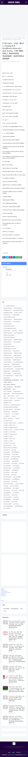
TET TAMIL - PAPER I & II (8, 382)
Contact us (3, 595)
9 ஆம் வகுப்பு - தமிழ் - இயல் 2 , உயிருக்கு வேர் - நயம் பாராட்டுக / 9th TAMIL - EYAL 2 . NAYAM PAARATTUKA (17, 669)
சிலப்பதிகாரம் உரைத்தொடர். (8, 400)
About (13, 752)
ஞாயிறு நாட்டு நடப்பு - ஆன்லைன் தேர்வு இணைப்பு (12, 404)
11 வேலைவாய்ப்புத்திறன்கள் (18, 332)
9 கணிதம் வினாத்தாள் (17, 373)
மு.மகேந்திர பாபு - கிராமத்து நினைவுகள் (10, 434)
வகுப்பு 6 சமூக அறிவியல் (19, 483)
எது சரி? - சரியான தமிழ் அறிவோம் (17, 393)
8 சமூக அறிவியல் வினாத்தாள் (9, 368)
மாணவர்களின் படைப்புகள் (8, 420)
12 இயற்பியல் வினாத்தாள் (18, 339)
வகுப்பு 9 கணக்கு (14, 501)
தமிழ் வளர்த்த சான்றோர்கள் (8, 409)
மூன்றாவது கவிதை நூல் (7, 445)
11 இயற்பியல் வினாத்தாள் (18, 319)
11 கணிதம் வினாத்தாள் (7, 323)
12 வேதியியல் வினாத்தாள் (8, 353)
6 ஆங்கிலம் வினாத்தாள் (8, 355)
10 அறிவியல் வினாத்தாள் (10, 305)
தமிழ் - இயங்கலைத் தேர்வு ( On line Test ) (11, 407)
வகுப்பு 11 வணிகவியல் (7, 465)
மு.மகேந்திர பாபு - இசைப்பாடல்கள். (9, 425)
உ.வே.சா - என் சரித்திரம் (7, 391)
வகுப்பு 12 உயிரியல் (6, 472)
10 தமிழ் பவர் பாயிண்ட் (18, 312)
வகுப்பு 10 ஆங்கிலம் (15, 454)
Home (3, 36)
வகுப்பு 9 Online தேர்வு (7, 499)
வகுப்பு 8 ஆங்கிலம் (7, 494)
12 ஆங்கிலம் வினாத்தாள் (8, 339)
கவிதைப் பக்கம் (12, 398)
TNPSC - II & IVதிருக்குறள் (8, 386)
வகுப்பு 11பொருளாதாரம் (7, 467)
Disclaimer (3, 593)
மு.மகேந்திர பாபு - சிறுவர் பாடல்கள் (9, 438)
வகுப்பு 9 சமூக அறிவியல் (8, 503)
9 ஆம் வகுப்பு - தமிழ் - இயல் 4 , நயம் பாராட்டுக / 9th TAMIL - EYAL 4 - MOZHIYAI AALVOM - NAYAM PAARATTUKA (16, 698)
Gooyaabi (24, 754)
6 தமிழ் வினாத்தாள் (18, 357)
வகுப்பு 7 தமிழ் (21, 490)
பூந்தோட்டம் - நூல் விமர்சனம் (8, 418)
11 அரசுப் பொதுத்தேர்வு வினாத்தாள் (9, 317)
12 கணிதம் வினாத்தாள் (7, 344)
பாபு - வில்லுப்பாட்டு (7, 416)
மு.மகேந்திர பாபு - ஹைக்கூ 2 (8, 440)
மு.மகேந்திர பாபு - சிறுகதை (8, 436)
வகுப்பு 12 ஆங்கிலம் (7, 470)
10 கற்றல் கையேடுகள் (7, 310)
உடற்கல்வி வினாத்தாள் (17, 391)
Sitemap (3, 590)
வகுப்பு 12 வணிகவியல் (17, 476)
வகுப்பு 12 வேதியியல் (16, 467)
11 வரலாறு (20, 330)
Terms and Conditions (6, 592)
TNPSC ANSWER (17, 386)
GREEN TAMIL (14, 2)
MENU (2, 600)
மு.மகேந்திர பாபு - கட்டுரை (8, 429)
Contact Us (18, 752)
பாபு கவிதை (13, 416)
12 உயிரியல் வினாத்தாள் (7, 341)
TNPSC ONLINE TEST (7, 389)
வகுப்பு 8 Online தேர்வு (7, 492)
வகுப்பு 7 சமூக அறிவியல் (14, 485)
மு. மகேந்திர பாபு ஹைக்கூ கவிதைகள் (10, 422)
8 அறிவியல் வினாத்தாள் (16, 364)
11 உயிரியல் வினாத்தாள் (7, 321)
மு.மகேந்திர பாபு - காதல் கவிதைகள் (9, 431)
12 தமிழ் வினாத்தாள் (16, 350)
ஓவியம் (5, 395)
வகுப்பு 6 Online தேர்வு (16, 479)
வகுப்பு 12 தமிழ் (13, 449)
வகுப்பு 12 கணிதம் (14, 472)
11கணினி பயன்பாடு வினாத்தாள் (9, 335)
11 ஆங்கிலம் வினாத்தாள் (8, 319)
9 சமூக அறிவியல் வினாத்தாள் (8, 375)
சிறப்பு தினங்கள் (17, 400)
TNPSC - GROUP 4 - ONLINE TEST (9, 384)
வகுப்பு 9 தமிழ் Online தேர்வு (8, 506)
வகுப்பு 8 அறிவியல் (16, 492)
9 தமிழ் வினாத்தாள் (7, 377)
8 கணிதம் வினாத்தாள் (17, 366)
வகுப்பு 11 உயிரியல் (6, 449)
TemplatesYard (13, 754)
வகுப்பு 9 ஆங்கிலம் (7, 501)
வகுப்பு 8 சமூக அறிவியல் (8, 497)
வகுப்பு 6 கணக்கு (14, 481)
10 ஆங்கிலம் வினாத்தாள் (8, 308)
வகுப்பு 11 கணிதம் (7, 463)
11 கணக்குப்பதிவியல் (16, 321)
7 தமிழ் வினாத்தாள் (7, 364)
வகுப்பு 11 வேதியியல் (16, 465)
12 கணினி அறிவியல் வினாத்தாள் (9, 346)
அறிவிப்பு (14, 389)
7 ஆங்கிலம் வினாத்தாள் (7, 362)
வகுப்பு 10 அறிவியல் (7, 454)
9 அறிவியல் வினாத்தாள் (16, 371)
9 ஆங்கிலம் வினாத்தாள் (8, 373)
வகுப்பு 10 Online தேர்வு (15, 452)
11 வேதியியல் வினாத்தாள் (8, 332)
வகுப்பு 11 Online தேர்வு (14, 458)
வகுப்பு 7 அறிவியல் (16, 488)
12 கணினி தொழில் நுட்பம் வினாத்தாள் (10, 348)
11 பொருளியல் (14, 330)
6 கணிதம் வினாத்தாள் (17, 355)
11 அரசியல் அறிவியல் (15, 314)
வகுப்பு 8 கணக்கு (14, 494)
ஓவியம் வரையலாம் (11, 395)
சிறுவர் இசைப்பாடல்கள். (7, 402)
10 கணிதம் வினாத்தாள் (18, 308)
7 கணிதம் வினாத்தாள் (7, 359)
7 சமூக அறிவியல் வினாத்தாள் (18, 362)
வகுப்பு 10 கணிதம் (7, 456)
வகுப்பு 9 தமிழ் (7, 36)
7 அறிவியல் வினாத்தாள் (17, 359)
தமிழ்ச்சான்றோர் (17, 409)
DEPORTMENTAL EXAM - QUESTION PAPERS (11, 380)
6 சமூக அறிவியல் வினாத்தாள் (8, 357)
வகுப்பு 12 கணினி (6, 474)
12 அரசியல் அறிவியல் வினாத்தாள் (9, 337)
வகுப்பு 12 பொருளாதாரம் (8, 476)
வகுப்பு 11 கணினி (14, 463)
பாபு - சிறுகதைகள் (7, 413)
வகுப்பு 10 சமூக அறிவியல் (15, 456)
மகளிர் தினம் (17, 418)
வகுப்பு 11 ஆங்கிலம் (7, 461)
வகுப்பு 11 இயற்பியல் (15, 461)
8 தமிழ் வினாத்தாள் (7, 371)
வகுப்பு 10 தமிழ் (6, 458)
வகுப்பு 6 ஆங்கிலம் (7, 481)
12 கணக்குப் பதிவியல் (16, 341)
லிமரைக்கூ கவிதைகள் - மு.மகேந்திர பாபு (10, 447)
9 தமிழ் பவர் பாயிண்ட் (18, 375)
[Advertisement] (14, 19)
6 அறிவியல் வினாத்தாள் (18, 353)
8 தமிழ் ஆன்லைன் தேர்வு (19, 368)
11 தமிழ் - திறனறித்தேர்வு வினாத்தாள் (10, 328)
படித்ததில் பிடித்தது (15, 411)
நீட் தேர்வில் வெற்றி (7, 411)
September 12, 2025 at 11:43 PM (11, 270)
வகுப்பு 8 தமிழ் (16, 497)
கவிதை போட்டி (6, 398)
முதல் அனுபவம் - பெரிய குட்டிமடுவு (9, 443)
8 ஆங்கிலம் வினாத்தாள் (8, 366)
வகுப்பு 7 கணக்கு (14, 490)
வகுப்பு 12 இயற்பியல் (15, 470)
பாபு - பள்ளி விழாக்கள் (15, 413)
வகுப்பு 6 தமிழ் (6, 485)
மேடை (14, 445)
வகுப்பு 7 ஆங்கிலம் (7, 490)
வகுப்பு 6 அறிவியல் (7, 452)
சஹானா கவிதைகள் (20, 398)
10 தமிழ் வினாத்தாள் (7, 314)
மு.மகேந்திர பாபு (20, 422)
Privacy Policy (4, 591)
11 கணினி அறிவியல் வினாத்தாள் (9, 326)
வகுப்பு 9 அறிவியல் (16, 499)
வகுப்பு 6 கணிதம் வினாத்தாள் (8, 483)
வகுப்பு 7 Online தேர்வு (7, 488)
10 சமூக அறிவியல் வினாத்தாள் (18, 310)
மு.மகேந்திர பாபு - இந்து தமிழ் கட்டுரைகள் (11, 427)
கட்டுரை (17, 395)
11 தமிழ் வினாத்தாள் (7, 330)
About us (3, 594)
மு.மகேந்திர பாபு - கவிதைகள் (19, 429)
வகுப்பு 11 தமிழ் (21, 463)
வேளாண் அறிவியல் (7, 508)
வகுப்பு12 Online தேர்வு (18, 506)
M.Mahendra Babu (7, 61)
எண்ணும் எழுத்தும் (7, 393)
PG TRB (22, 380)
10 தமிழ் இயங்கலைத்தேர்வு (8, 312)
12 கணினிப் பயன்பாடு (7, 350)
